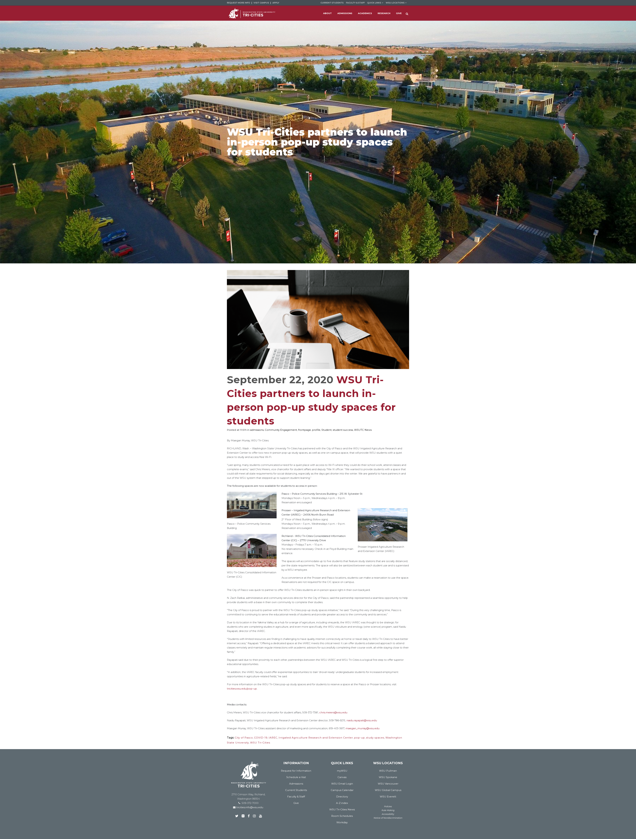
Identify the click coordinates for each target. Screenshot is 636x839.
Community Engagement (281, 429)
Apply (275, 2)
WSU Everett (388, 796)
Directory (342, 796)
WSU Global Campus (388, 790)
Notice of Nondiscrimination (388, 818)
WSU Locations (395, 2)
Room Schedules (342, 815)
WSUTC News (363, 429)
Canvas (342, 777)
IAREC (273, 737)
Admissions (296, 783)
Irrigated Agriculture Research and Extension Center (316, 737)
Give (296, 803)
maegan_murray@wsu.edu (362, 728)
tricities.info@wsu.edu (249, 807)
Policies (388, 806)
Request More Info (238, 2)
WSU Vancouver (388, 783)
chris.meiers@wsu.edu (333, 712)
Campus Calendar (342, 790)
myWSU (342, 770)
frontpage (304, 429)
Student (326, 429)
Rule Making (388, 810)
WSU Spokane (388, 777)
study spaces (375, 737)
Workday (342, 822)
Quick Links (374, 2)
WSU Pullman (388, 770)
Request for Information (296, 770)
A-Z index (342, 803)
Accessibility (388, 814)
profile (316, 429)
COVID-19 (260, 737)
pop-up (359, 737)
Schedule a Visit (296, 777)
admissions (257, 429)
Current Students (332, 2)
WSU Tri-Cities (260, 742)
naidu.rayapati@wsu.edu (361, 720)
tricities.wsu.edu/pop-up (242, 688)
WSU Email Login (342, 783)
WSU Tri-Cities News (342, 809)
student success (343, 429)
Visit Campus (261, 2)
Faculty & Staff (355, 2)
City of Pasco (244, 737)
